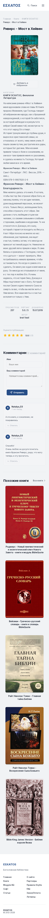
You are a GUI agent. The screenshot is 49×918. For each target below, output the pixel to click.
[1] (5, 335)
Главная (7, 19)
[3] (13, 335)
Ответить (14, 425)
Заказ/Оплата (34, 893)
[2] (9, 335)
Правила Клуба (34, 885)
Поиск (34, 5)
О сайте (31, 877)
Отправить (18, 392)
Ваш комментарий (16, 371)
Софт (5, 889)
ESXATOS (9, 864)
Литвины (31, 897)
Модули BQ (8, 885)
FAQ (28, 889)
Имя (9, 359)
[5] (21, 335)
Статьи (6, 893)
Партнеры (32, 881)
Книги (16, 19)
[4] (17, 335)
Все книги (38, 480)
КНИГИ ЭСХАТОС (30, 19)
